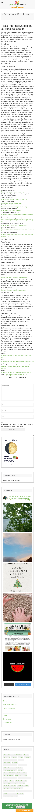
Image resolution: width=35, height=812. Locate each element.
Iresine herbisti (9, 775)
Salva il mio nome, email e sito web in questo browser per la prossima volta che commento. (17, 425)
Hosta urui (18, 767)
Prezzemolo (18, 788)
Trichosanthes (8, 796)
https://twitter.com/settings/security (11, 203)
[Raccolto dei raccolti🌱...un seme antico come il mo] (17, 607)
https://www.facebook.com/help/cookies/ (13, 192)
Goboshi (15, 762)
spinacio (6, 793)
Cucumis (21, 759)
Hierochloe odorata (10, 765)
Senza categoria (8, 722)
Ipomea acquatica (9, 772)
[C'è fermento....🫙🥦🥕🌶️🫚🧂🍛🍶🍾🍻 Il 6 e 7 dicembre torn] (17, 636)
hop (20, 765)
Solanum (28, 791)
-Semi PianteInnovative (10, 704)
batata (20, 757)
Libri (4, 712)
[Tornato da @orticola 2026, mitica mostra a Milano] (17, 547)
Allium (26, 754)
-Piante (5, 701)
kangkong (18, 775)
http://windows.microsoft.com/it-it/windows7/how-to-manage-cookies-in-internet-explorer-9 (16, 366)
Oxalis (6, 780)
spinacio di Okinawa (17, 793)
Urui (16, 796)
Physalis (22, 783)
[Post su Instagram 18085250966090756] (17, 577)
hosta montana (8, 767)
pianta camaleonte (10, 785)
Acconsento (20, 807)
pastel (12, 780)
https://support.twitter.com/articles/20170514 (14, 199)
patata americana (21, 780)
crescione (13, 759)
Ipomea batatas (21, 772)
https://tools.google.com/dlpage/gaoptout (13, 290)
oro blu (27, 778)
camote (6, 759)
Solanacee (20, 791)
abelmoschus (8, 754)
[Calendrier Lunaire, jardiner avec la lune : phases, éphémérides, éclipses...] (11, 452)
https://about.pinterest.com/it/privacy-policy (14, 225)
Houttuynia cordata (10, 770)
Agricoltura (18, 754)
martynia (14, 778)
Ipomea (20, 770)
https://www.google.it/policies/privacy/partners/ (15, 277)
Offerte (5, 715)
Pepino (15, 783)
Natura (20, 778)
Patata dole (7, 783)
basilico (14, 757)
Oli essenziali (7, 719)
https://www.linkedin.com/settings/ (11, 210)
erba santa (7, 762)
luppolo (6, 778)
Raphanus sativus (9, 791)
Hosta (25, 765)
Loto (25, 775)
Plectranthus (8, 788)
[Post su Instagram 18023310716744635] (17, 666)
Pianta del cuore (23, 785)
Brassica (27, 757)
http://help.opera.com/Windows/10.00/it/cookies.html (16, 372)
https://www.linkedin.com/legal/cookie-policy (14, 207)
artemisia (7, 757)
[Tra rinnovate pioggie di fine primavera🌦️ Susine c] (17, 517)
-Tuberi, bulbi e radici (9, 708)
